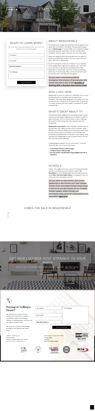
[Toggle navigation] (86, 9)
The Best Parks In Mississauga (60, 150)
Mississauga (57, 49)
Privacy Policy (48, 337)
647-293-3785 (11, 7)
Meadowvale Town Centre (57, 126)
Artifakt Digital (54, 341)
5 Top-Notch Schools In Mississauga (62, 148)
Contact (46, 339)
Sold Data (76, 8)
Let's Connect (66, 8)
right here (63, 196)
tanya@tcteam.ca (22, 7)
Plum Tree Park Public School (62, 175)
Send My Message (26, 82)
